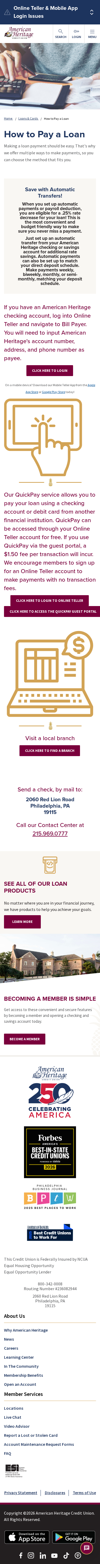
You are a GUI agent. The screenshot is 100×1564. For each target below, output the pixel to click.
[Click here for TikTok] (66, 1555)
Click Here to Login (49, 370)
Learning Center (19, 1357)
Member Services (23, 1394)
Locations (13, 1408)
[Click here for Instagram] (31, 1555)
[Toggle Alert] (92, 12)
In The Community (21, 1366)
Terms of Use (84, 1492)
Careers (11, 1348)
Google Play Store (53, 392)
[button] (92, 33)
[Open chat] (86, 1548)
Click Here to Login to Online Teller (49, 600)
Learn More (22, 921)
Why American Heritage (26, 1330)
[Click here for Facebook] (20, 1555)
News (9, 1339)
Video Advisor (17, 1426)
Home (8, 118)
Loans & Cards (28, 118)
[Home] (50, 1091)
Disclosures (55, 1492)
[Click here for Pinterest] (78, 1555)
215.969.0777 (50, 833)
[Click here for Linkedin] (42, 1555)
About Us (14, 1315)
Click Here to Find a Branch (49, 750)
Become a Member (25, 1039)
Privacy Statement (20, 1492)
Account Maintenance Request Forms (39, 1444)
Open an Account (20, 1384)
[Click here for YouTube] (54, 1555)
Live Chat (12, 1417)
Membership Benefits (23, 1375)
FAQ (7, 1453)
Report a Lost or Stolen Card (31, 1435)
